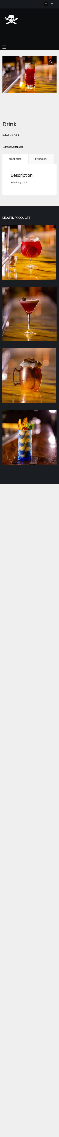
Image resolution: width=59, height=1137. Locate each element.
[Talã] (29, 437)
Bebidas (18, 147)
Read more (29, 259)
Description (15, 159)
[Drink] (29, 252)
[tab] (15, 159)
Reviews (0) (41, 159)
